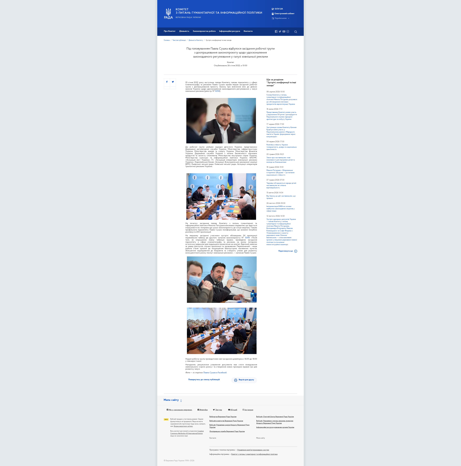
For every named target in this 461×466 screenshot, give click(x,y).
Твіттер (218, 410)
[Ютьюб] (283, 32)
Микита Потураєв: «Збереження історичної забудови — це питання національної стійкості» (280, 172)
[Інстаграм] (288, 32)
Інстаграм (248, 410)
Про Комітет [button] (170, 31)
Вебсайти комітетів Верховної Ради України (226, 421)
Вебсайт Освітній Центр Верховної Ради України (275, 417)
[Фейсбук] (276, 32)
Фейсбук (203, 410)
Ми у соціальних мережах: (180, 410)
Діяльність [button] (184, 31)
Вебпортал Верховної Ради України (222, 417)
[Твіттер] (280, 32)
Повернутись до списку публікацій (204, 380)
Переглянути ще (285, 251)
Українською (281, 18)
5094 (217, 91)
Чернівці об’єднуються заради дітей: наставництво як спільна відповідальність (281, 185)
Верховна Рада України (188, 17)
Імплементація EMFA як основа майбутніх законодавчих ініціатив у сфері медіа (280, 208)
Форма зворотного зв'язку (183, 426)
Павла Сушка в (215, 373)
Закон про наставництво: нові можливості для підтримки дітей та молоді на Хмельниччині (281, 160)
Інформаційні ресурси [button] (229, 31)
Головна (167, 40)
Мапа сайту (260, 438)
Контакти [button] (248, 31)
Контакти (212, 438)
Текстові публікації (179, 40)
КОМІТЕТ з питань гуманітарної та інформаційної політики (219, 11)
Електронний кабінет (284, 14)
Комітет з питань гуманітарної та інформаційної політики (254, 454)
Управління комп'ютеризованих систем (253, 450)
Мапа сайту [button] (171, 400)
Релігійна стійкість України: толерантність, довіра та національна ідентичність (282, 147)
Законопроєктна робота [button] (204, 31)
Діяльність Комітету (196, 40)
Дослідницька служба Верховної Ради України (227, 431)
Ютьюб (233, 410)
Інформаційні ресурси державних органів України (275, 427)
